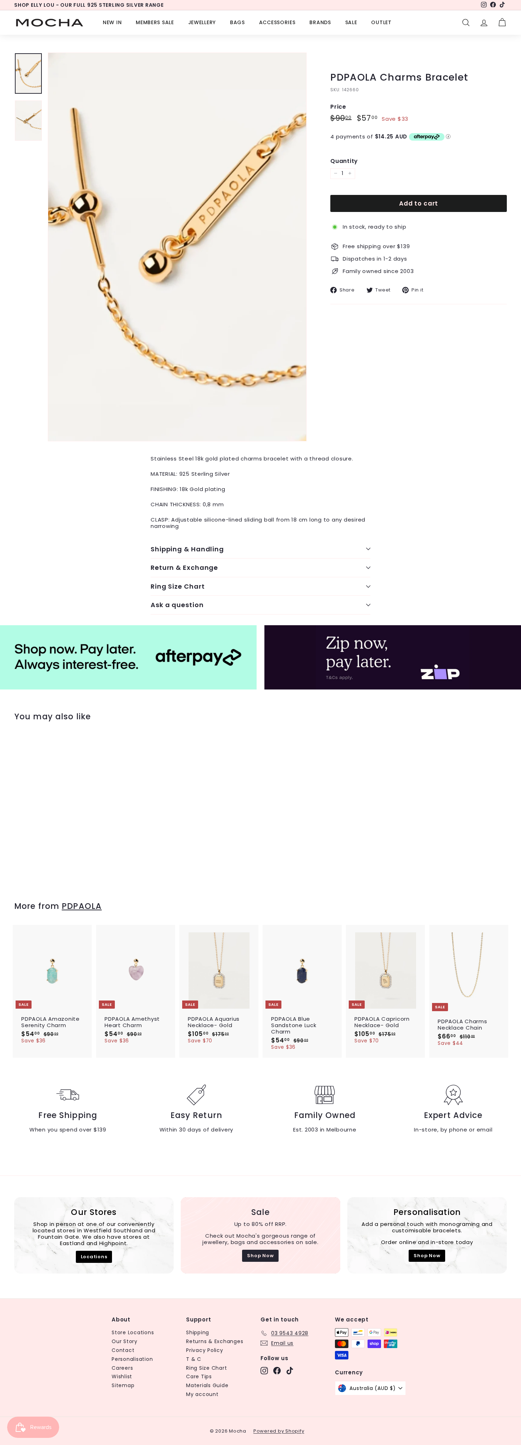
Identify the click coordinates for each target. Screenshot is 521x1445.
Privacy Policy (204, 1350)
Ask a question (177, 604)
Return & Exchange (184, 567)
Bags (237, 22)
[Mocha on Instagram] (264, 1370)
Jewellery (202, 22)
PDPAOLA (82, 906)
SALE (351, 22)
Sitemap (123, 1385)
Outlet (381, 22)
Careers (122, 1368)
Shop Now (260, 1255)
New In (112, 22)
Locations (94, 1256)
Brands (320, 22)
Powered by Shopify (278, 1431)
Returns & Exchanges (214, 1341)
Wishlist (122, 1376)
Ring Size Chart (178, 586)
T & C (193, 1359)
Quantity (344, 161)
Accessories (277, 22)
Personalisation (132, 1359)
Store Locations (133, 1332)
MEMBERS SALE (155, 22)
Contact (123, 1350)
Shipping (197, 1332)
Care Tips (199, 1376)
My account (202, 1394)
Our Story (125, 1341)
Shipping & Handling (187, 549)
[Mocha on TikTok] (289, 1370)
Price (338, 106)
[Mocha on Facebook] (277, 1370)
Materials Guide (207, 1385)
